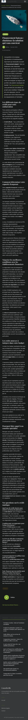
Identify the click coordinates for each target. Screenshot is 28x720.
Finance (8, 5)
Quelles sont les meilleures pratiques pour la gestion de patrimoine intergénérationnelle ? (13, 663)
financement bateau (17, 85)
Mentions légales (5, 708)
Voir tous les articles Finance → (10, 605)
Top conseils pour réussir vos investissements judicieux (11, 669)
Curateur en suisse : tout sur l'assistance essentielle (13, 623)
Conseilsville (11, 1)
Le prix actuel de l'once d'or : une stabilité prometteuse (12, 644)
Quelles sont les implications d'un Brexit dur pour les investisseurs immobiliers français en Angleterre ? (13, 657)
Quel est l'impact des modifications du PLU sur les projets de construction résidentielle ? (13, 650)
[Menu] (25, 1)
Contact (3, 710)
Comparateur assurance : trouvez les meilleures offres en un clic (12, 639)
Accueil (3, 5)
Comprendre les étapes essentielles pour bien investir (12, 674)
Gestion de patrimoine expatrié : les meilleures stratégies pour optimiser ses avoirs (13, 629)
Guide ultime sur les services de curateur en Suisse (11, 635)
